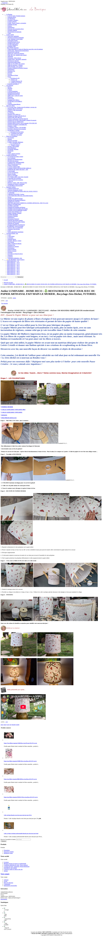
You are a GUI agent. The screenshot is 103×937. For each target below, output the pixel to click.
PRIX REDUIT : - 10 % (13, 262)
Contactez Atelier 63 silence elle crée (13, 869)
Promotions (7, 850)
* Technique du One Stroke (15, 132)
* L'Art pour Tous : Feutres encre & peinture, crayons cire (21, 107)
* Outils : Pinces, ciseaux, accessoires (16, 23)
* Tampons (10, 256)
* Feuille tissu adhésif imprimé (15, 198)
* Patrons (9, 26)
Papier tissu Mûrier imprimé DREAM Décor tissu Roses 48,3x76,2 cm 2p (20, 779)
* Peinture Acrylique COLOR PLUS (16, 116)
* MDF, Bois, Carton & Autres (15, 95)
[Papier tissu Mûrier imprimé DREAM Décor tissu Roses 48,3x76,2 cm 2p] (9, 776)
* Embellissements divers (13, 42)
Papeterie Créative (10, 187)
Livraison (6, 862)
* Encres (9, 197)
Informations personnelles (10, 885)
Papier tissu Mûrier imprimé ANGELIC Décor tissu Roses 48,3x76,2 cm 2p (21, 797)
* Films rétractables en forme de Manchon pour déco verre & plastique (25, 49)
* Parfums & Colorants (13, 60)
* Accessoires (10, 137)
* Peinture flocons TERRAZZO (15, 121)
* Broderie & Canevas (12, 161)
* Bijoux (9, 87)
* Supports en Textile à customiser (15, 184)
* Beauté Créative (14, 145)
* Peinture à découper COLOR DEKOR (17, 119)
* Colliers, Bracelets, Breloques (15, 142)
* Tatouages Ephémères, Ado (14, 258)
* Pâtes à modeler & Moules (14, 243)
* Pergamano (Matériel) (13, 219)
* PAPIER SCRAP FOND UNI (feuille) (17, 208)
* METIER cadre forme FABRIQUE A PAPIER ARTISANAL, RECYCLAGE (27, 203)
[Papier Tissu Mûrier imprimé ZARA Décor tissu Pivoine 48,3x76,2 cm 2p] (9, 740)
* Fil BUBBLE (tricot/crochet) (15, 185)
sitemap (6, 871)
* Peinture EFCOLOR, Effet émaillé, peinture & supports (21, 120)
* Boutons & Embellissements (14, 159)
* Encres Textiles (11, 174)
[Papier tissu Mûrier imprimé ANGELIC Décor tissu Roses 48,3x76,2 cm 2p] (9, 794)
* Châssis (9, 90)
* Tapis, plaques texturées (13, 153)
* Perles (9, 152)
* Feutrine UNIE (11, 46)
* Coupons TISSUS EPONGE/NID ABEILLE (19, 168)
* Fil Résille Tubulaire (12, 149)
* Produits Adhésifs (12, 30)
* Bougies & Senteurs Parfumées (15, 37)
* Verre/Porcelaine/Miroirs (13, 104)
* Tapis (9, 33)
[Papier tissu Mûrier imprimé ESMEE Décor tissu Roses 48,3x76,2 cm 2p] (9, 758)
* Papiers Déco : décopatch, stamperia (16, 59)
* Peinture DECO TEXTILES (15, 108)
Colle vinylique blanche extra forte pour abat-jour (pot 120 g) (18, 815)
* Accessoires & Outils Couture (15, 156)
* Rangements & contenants (14, 31)
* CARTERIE (10, 193)
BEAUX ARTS (9, 105)
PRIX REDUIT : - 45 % (13, 272)
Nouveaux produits (9, 851)
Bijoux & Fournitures (10, 136)
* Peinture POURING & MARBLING (17, 124)
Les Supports (8, 85)
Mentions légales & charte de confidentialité (15, 863)
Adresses (6, 880)
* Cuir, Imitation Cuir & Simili (15, 39)
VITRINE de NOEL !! (13, 84)
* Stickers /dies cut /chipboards (15, 227)
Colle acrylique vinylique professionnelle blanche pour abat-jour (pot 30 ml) (21, 833)
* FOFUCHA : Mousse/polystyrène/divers (18, 50)
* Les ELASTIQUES (12, 172)
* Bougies (9, 88)
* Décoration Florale (12, 40)
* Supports (10, 255)
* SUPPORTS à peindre (13, 130)
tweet (8, 724)
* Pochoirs (9, 72)
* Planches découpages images (15, 220)
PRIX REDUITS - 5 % (13, 261)
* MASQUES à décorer (13, 52)
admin (14, 298)
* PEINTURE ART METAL (14, 117)
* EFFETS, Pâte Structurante (14, 110)
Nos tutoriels (4, 303)
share (2, 724)
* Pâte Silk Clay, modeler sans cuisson (17, 55)
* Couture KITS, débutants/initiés (15, 162)
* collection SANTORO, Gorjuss (15, 194)
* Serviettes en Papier (12, 75)
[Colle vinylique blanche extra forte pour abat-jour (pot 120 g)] (9, 812)
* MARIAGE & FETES (13, 94)
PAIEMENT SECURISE (10, 868)
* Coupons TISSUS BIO (13, 166)
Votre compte (5, 874)
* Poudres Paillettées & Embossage (16, 224)
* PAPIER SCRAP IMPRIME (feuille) (17, 210)
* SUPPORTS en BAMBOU (14, 101)
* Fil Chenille (10, 242)
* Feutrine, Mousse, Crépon (14, 240)
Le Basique (8, 14)
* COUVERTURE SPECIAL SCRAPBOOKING (20, 195)
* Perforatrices (10, 27)
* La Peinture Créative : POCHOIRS (16, 127)
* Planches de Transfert (13, 223)
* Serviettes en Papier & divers (15, 253)
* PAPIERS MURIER (7, 407)
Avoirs (5, 881)
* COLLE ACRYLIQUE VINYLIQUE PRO (13, 409)
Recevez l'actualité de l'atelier (8, 839)
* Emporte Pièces (11, 239)
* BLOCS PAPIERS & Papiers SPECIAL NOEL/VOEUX (22, 191)
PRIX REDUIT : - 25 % (13, 267)
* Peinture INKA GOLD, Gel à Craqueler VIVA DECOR (22, 123)
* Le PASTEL (10, 113)
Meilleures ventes (8, 853)
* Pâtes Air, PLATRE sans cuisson (16, 63)
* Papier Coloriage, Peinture (14, 213)
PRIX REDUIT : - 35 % (13, 269)
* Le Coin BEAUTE (13, 143)
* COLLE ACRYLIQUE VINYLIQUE (11, 412)
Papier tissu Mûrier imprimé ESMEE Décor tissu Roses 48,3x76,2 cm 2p (20, 761)
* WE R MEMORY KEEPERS (15, 232)
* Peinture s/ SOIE (12, 126)
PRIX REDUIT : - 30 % (13, 268)
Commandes (7, 884)
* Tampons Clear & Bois (13, 229)
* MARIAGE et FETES (13, 201)
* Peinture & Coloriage (13, 246)
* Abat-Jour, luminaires (13, 36)
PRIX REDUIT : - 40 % (13, 271)
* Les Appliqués (11, 158)
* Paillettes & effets (12, 24)
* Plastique (10, 97)
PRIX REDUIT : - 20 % (13, 265)
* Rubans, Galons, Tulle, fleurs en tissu (17, 182)
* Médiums (10, 111)
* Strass (9, 76)
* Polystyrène (10, 98)
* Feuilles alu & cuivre (13, 43)
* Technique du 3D (13, 78)
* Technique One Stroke (16, 133)
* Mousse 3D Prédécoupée (14, 204)
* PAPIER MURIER (12, 214)
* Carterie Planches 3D (16, 81)
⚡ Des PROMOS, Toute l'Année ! (14, 259)
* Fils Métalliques (11, 148)
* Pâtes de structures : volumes (15, 65)
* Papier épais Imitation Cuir (14, 211)
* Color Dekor (10, 236)
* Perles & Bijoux (11, 249)
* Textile (9, 103)
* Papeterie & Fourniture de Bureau (16, 207)
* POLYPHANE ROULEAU (9, 418)
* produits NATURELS (13, 100)
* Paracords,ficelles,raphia (13, 62)
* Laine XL (10, 181)
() (6, 300)
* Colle (9, 235)
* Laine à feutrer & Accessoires (15, 179)
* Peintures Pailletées (12, 216)
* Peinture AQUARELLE (13, 114)
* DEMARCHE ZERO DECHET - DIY (17, 169)
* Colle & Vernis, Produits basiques (16, 16)
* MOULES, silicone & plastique (15, 53)
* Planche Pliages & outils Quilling (16, 222)
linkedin (14, 724)
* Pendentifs (10, 150)
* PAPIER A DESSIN (13, 206)
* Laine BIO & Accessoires (14, 178)
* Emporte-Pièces (11, 17)
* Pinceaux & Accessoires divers (15, 29)
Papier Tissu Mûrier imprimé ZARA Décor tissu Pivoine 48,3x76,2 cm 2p (20, 743)
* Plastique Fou (11, 71)
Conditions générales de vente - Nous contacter (16, 865)
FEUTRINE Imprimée (13, 47)
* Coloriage (10, 237)
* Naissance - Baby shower (14, 58)
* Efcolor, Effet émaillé (13, 146)
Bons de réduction (8, 882)
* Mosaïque (10, 56)
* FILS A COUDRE (12, 175)
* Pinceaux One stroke (16, 134)
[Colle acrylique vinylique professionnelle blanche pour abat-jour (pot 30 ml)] (9, 830)
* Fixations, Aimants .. (13, 20)
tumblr (17, 724)
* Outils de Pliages (12, 21)
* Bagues (9, 139)
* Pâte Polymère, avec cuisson (14, 66)
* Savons (9, 74)
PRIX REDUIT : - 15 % (13, 264)
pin (10, 724)
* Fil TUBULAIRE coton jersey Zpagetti (17, 177)
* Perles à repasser (11, 251)
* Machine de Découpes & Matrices (16, 200)
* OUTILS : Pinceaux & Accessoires (16, 129)
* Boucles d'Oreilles (12, 140)
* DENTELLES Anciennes (14, 163)
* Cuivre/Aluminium (12, 91)
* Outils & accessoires (16, 82)
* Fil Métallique (11, 18)
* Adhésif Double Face (13, 188)
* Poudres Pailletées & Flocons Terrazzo (17, 68)
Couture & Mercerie (10, 155)
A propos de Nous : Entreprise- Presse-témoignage (16, 866)
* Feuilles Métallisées (12, 45)
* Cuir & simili (11, 171)
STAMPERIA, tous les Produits (15, 226)
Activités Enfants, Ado (11, 233)
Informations (4, 899)
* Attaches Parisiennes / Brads (14, 190)
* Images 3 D (13, 79)
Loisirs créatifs (9, 34)
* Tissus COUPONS (12, 165)
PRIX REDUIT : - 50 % (13, 274)
